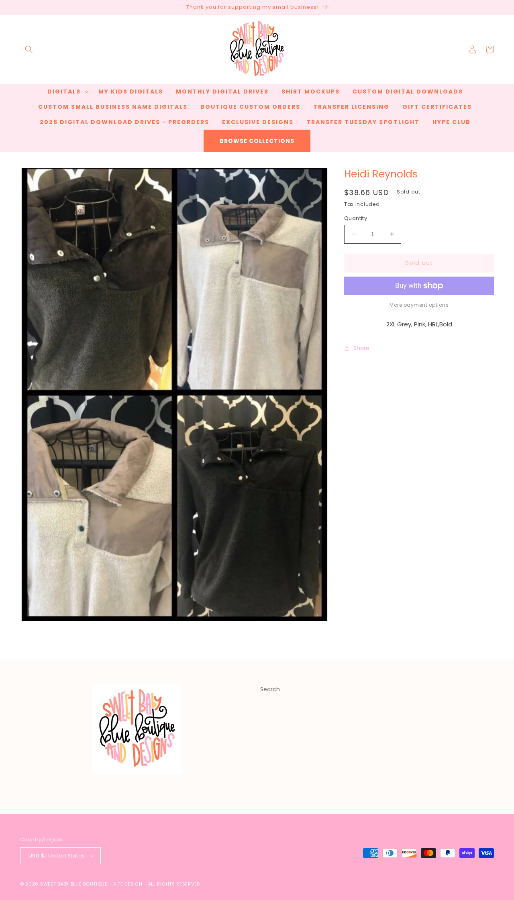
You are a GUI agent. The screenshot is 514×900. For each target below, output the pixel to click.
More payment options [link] (419, 304)
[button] (29, 49)
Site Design (128, 884)
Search (270, 689)
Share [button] (361, 348)
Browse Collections (257, 141)
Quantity (355, 218)
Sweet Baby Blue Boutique (74, 884)
